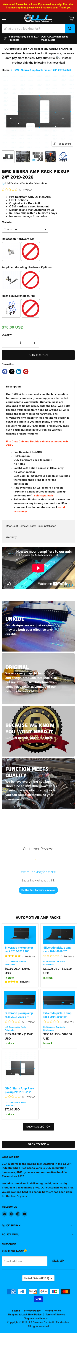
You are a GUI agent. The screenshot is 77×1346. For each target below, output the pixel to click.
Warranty (11, 536)
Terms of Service (55, 1314)
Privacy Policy (32, 1310)
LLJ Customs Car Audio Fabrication (26, 183)
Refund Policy (53, 1310)
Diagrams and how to (36, 1318)
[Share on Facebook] (4, 371)
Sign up (58, 1261)
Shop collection (38, 1126)
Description (13, 386)
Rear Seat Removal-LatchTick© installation (31, 525)
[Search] (70, 28)
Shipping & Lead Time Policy (24, 1314)
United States (36, 1278)
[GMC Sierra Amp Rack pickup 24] (8, 157)
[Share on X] (12, 371)
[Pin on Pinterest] (25, 371)
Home (5, 70)
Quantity (7, 334)
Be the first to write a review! (38, 890)
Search (16, 1310)
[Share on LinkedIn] (18, 371)
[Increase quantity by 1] (34, 343)
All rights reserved (38, 1326)
